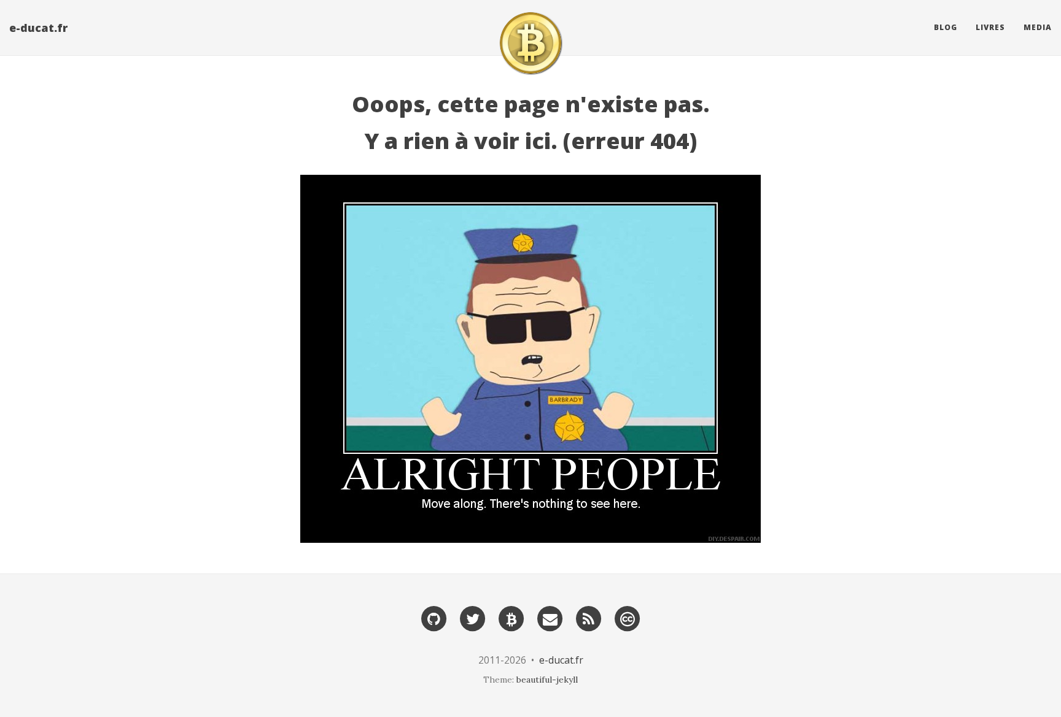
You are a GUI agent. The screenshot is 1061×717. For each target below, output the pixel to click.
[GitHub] (434, 618)
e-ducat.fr (38, 27)
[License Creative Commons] (627, 618)
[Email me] (550, 618)
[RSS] (589, 618)
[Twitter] (473, 618)
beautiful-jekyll (547, 679)
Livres (990, 27)
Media (1038, 27)
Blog (945, 27)
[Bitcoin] (511, 618)
